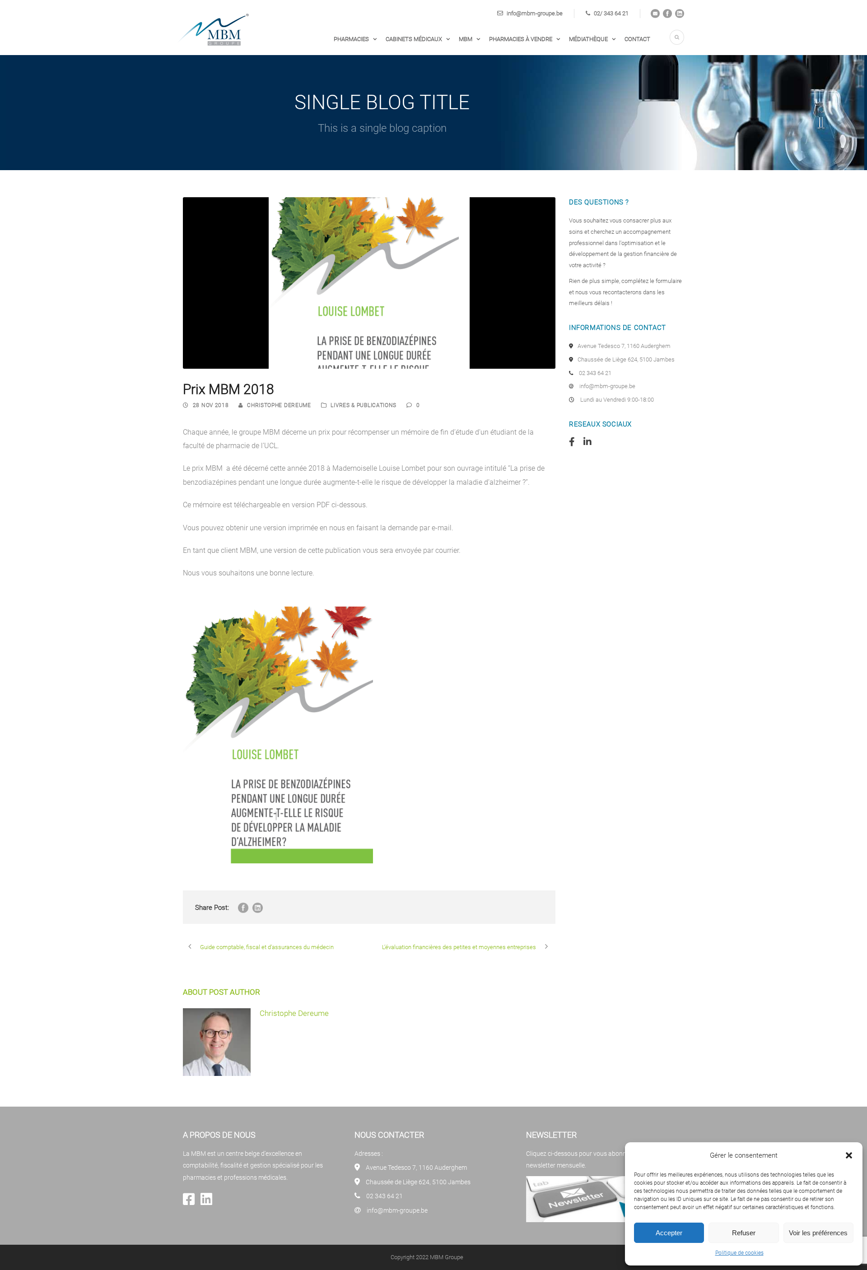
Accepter (669, 1233)
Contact (637, 39)
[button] (848, 1155)
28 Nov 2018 (211, 405)
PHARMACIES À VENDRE (520, 39)
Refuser (743, 1233)
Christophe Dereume (279, 405)
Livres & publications (363, 405)
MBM (465, 39)
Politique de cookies (739, 1253)
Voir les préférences (818, 1233)
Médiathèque (588, 39)
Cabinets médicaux (414, 39)
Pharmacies (351, 39)
